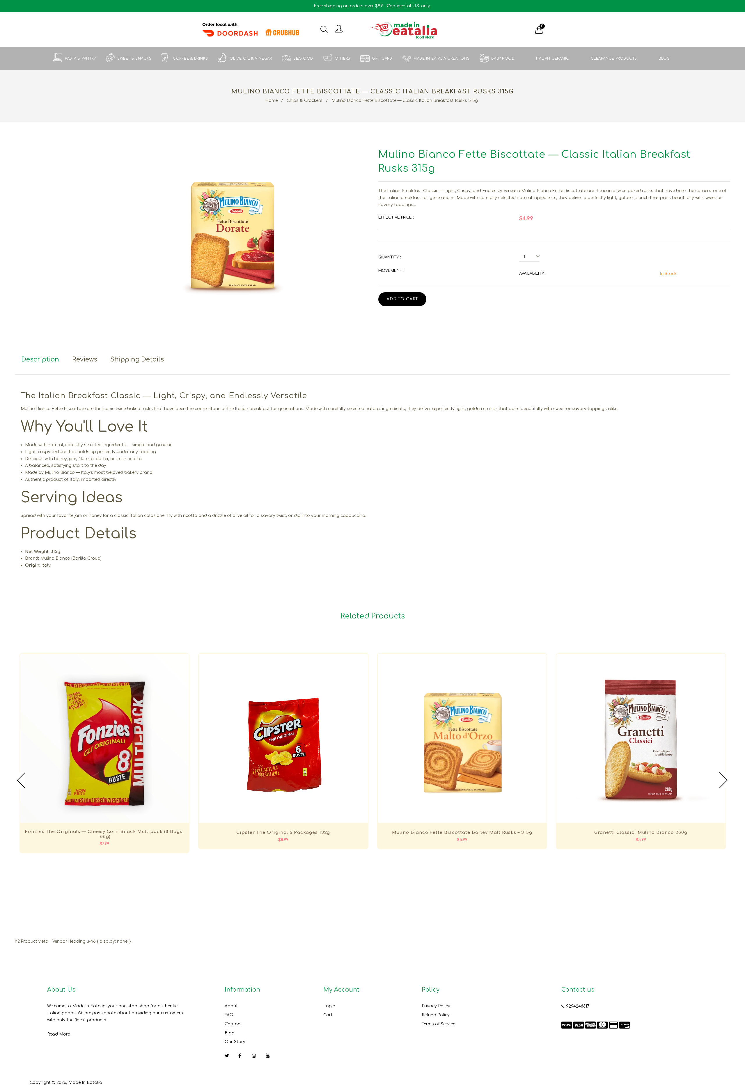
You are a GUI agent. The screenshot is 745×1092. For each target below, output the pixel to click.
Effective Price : (396, 217)
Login (329, 1006)
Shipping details (137, 359)
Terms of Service (438, 1024)
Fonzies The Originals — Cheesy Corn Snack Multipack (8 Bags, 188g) (104, 834)
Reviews (84, 359)
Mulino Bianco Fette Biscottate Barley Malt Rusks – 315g (462, 832)
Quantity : (389, 257)
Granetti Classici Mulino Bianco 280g (640, 832)
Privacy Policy (436, 1006)
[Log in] (339, 29)
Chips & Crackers (304, 100)
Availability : (532, 274)
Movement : (391, 271)
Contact (233, 1024)
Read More (58, 1034)
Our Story (235, 1042)
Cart (328, 1015)
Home (271, 100)
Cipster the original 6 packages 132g (283, 832)
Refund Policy (436, 1015)
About (231, 1006)
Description (40, 359)
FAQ (229, 1015)
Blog (230, 1033)
